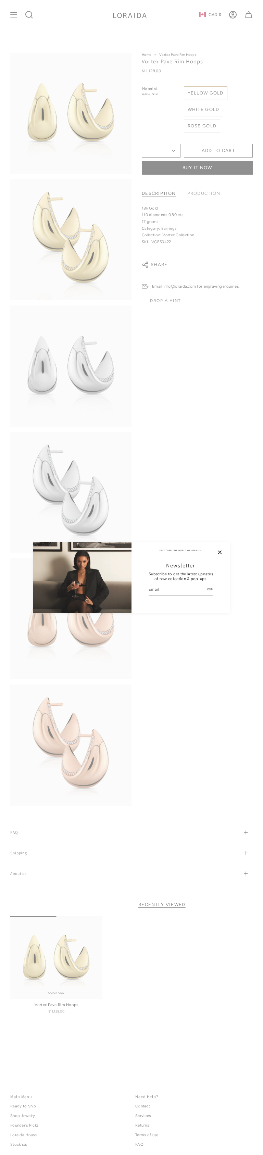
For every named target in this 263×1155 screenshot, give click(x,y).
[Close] (219, 552)
